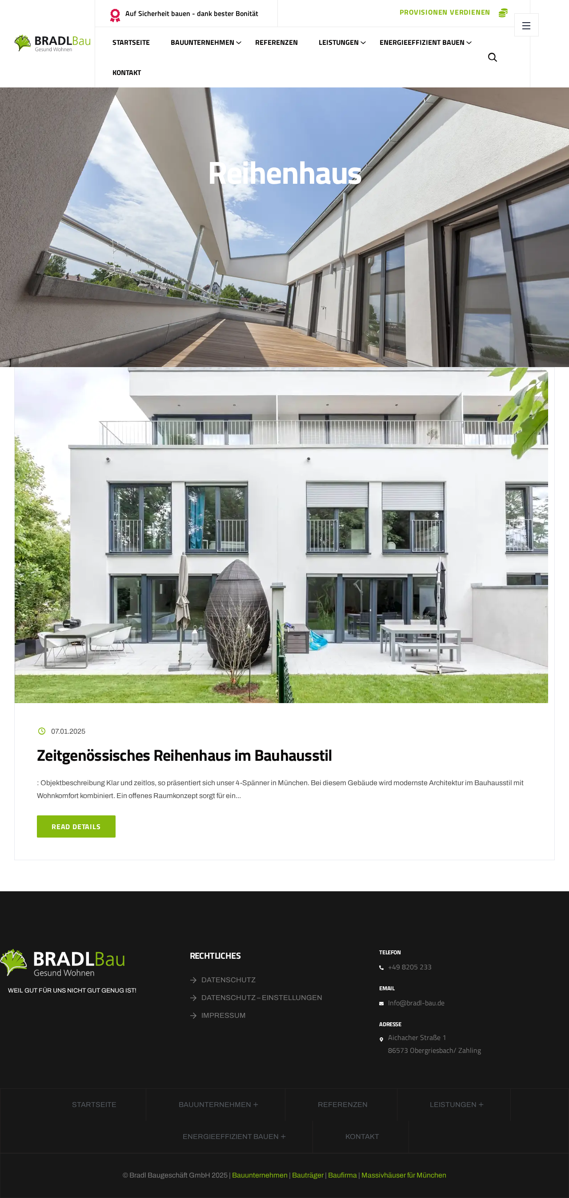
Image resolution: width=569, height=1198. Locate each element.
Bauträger (308, 1175)
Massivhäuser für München (403, 1175)
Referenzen (276, 42)
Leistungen (339, 42)
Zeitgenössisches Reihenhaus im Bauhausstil (185, 755)
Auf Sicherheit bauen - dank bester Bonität (191, 13)
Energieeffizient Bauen (422, 42)
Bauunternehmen (202, 42)
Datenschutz (228, 980)
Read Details (76, 826)
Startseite (131, 42)
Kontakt (126, 72)
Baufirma (342, 1175)
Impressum (223, 1015)
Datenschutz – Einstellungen (261, 997)
